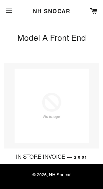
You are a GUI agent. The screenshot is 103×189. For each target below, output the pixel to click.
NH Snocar (51, 11)
